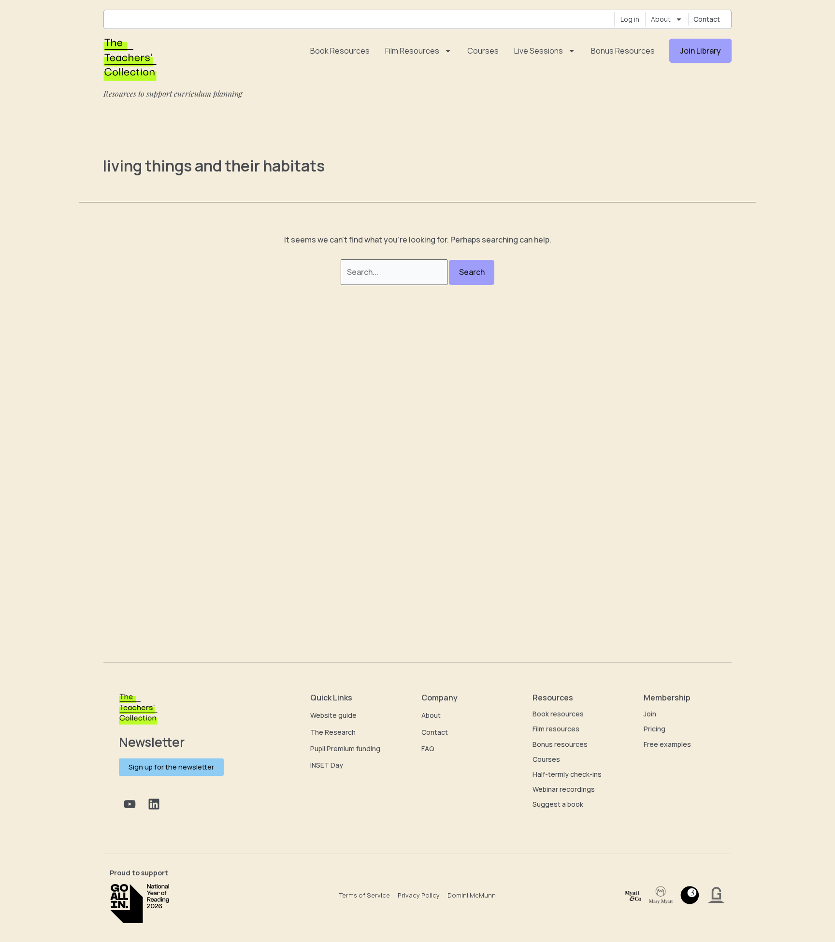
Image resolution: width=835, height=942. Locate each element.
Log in (629, 19)
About (661, 19)
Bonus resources (623, 50)
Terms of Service (364, 895)
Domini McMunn (471, 895)
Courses (483, 50)
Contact (706, 19)
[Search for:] (395, 272)
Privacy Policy (419, 895)
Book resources (340, 50)
